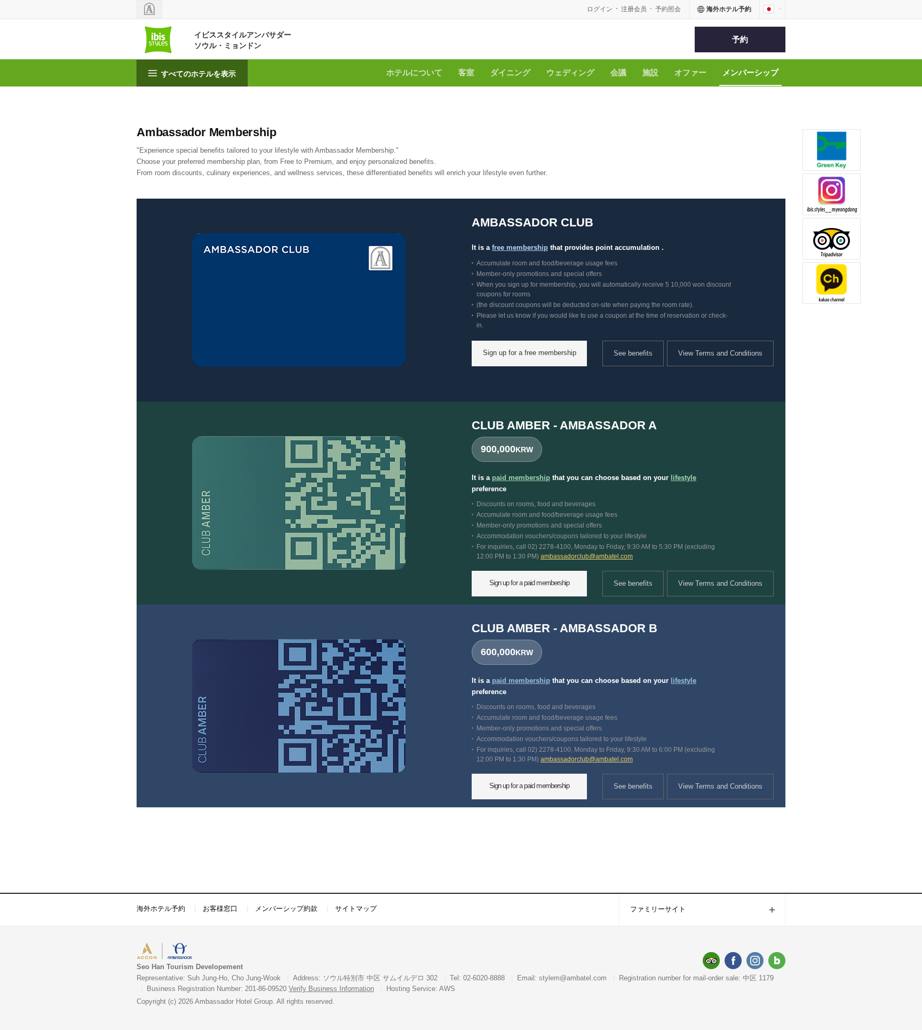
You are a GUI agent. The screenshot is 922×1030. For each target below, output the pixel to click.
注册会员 (634, 9)
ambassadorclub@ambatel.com (587, 556)
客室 (466, 72)
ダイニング (510, 72)
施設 (650, 72)
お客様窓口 (220, 909)
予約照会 (668, 9)
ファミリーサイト (652, 910)
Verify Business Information (331, 989)
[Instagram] (755, 960)
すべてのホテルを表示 (198, 73)
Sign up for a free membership (529, 353)
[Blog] (776, 960)
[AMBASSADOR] (149, 9)
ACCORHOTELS (169, 952)
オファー (690, 72)
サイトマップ (356, 909)
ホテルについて (414, 72)
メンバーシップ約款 (286, 909)
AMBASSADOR (227, 952)
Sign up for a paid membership (529, 583)
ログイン (600, 9)
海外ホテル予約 (161, 909)
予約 (740, 39)
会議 (618, 72)
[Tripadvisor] (711, 960)
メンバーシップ (750, 72)
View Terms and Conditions (720, 353)
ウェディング (570, 72)
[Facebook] (733, 960)
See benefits (633, 353)
